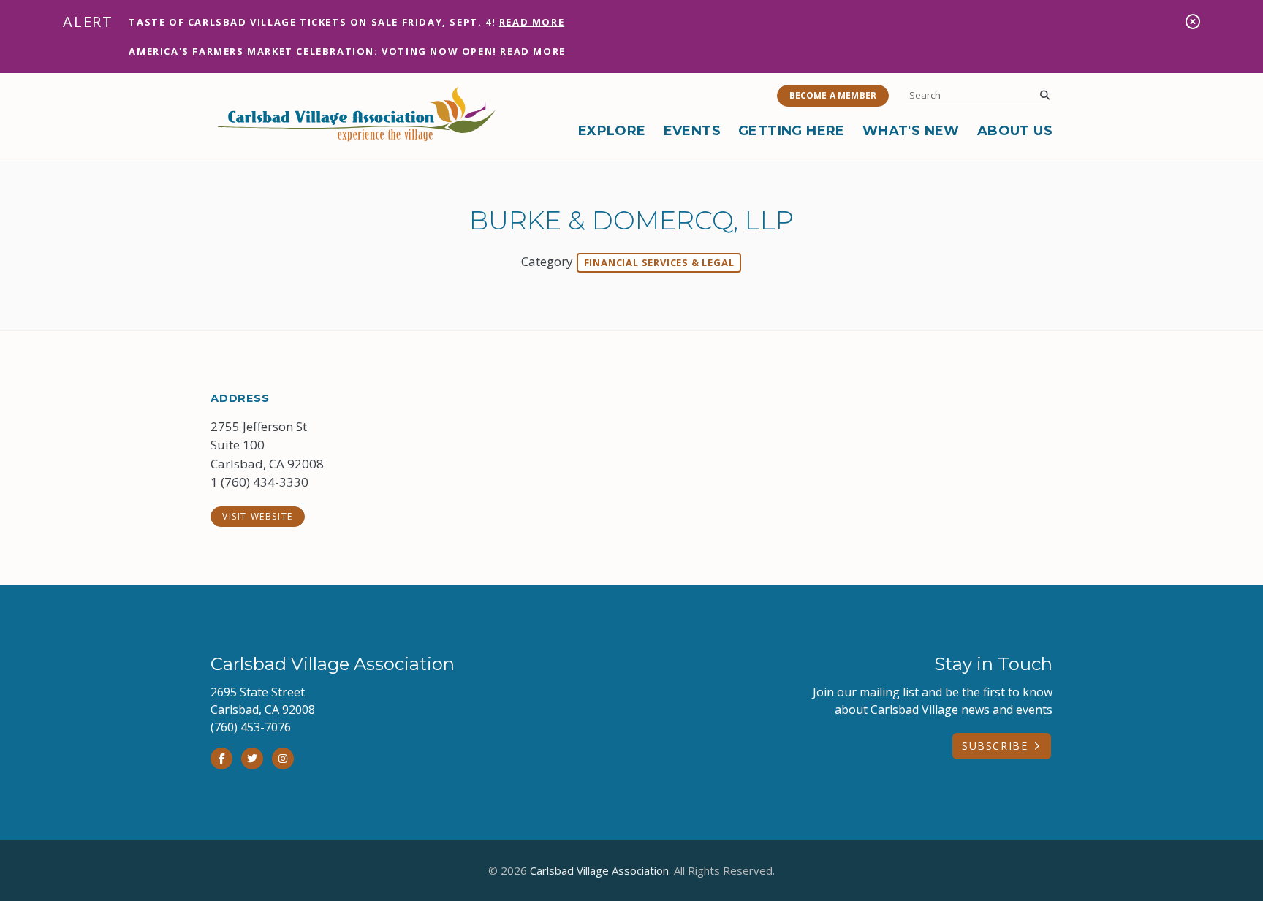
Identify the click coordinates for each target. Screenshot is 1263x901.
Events (692, 131)
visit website (257, 516)
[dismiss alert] (1193, 21)
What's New (911, 131)
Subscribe (995, 746)
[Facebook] (221, 758)
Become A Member (832, 95)
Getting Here (791, 131)
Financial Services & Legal (659, 262)
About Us (1014, 131)
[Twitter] (252, 758)
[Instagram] (283, 758)
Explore (612, 131)
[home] (356, 114)
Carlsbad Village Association (599, 870)
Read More (531, 21)
